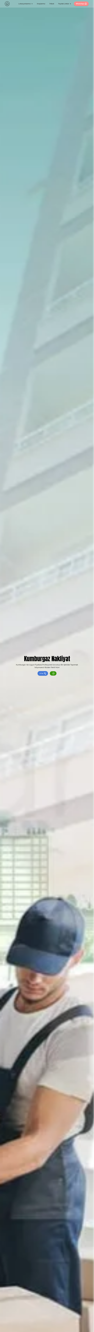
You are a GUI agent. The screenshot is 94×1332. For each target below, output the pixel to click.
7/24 (41, 673)
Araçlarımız (41, 4)
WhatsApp (80, 4)
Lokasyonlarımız (24, 4)
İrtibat (51, 4)
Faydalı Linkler (63, 4)
